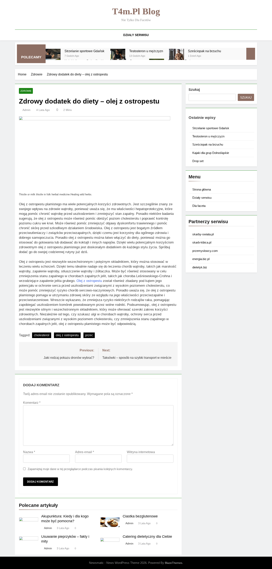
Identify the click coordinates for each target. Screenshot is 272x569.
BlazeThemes (173, 562)
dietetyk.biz (199, 267)
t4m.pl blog (136, 11)
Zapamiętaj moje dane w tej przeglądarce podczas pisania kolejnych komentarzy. (80, 469)
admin (26, 109)
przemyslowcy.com (205, 250)
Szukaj (194, 90)
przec (89, 335)
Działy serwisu (136, 35)
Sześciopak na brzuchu (204, 51)
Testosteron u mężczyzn (146, 51)
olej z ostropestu (67, 335)
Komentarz (31, 402)
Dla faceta (198, 205)
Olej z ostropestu (89, 281)
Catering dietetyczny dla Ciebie (147, 537)
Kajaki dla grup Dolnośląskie (210, 152)
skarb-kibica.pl (201, 242)
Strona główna (201, 189)
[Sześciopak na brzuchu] (176, 56)
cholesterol (41, 335)
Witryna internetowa (141, 452)
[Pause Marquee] (250, 54)
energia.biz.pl (200, 259)
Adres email (84, 452)
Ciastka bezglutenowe (140, 516)
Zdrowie (25, 91)
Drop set (198, 161)
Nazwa (29, 452)
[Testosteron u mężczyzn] (117, 56)
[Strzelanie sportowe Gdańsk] (53, 56)
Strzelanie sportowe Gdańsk (84, 51)
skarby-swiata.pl (203, 234)
